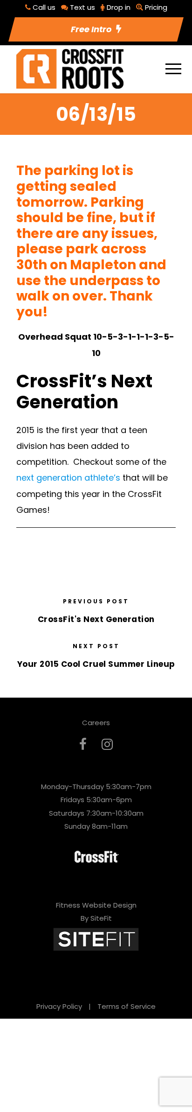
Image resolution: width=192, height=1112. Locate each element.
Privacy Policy (59, 1006)
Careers (96, 722)
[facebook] (83, 744)
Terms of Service (126, 1006)
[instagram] (107, 744)
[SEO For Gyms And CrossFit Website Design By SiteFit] (96, 939)
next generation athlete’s (68, 477)
